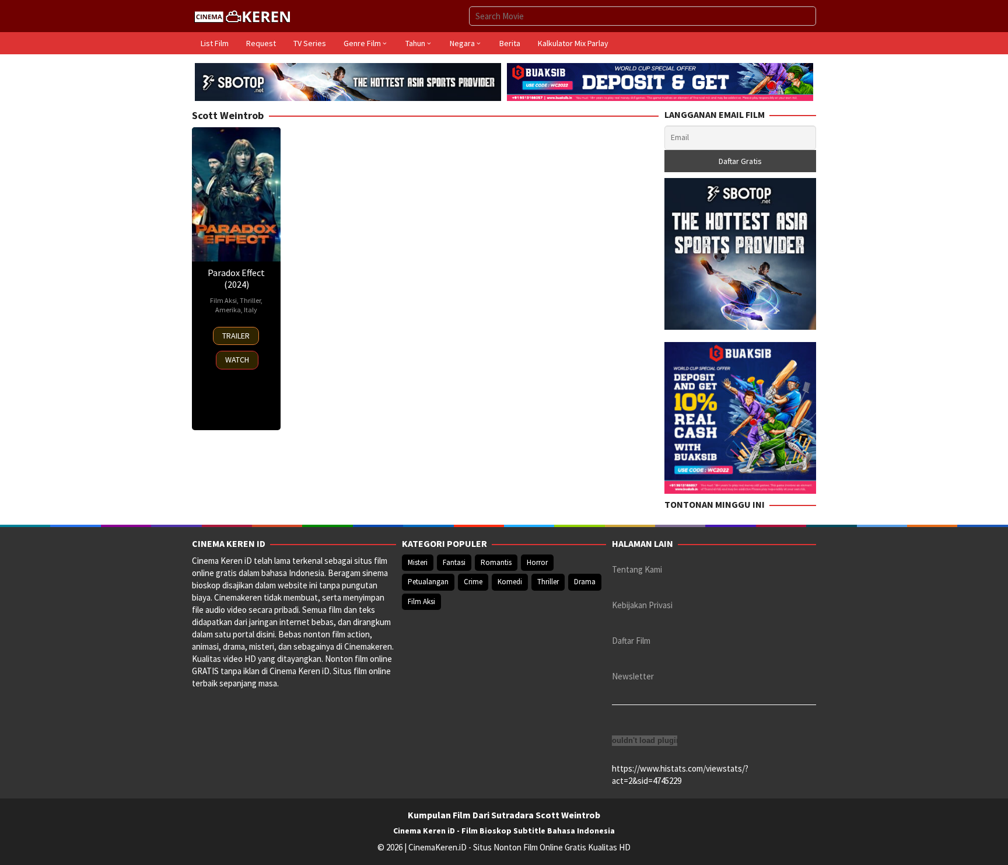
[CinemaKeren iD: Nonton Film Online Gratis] (242, 14)
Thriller (250, 300)
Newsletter (633, 676)
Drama (585, 582)
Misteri (418, 562)
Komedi (510, 582)
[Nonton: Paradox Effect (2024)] (236, 194)
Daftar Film (631, 640)
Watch (237, 359)
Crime (473, 582)
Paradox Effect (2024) (236, 278)
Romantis (496, 562)
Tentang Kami (637, 569)
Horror (537, 562)
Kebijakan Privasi (642, 605)
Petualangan (428, 582)
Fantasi (454, 562)
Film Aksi (223, 300)
